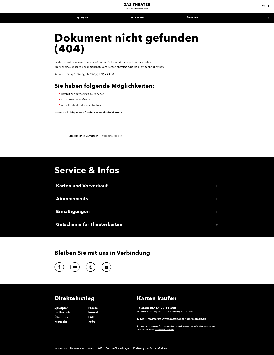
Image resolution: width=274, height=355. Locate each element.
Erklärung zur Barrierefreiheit (150, 348)
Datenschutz (77, 348)
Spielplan (61, 308)
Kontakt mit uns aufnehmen (85, 105)
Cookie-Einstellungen (118, 348)
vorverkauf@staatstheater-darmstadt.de (177, 319)
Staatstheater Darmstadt (83, 135)
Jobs (91, 321)
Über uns (61, 317)
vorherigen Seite (86, 94)
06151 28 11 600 (163, 308)
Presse (93, 308)
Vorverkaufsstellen (164, 330)
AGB (99, 348)
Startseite (72, 99)
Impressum (61, 348)
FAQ (91, 317)
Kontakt (94, 312)
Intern (90, 348)
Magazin (61, 321)
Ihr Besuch (62, 312)
